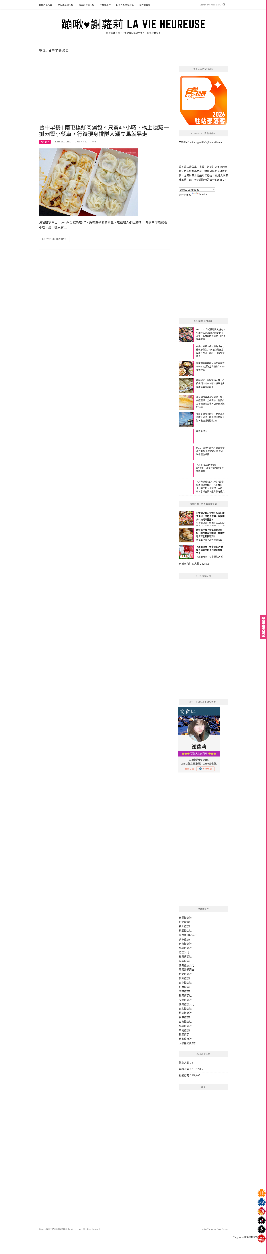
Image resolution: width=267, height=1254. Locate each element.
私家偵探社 (185, 956)
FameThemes (222, 1229)
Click (263, 627)
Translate (203, 194)
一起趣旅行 (105, 5)
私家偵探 (184, 1034)
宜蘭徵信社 (185, 1030)
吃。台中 (45, 142)
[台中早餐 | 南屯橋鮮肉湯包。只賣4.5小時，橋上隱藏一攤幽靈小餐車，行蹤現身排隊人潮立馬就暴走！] (88, 182)
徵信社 (188, 917)
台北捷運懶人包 (65, 5)
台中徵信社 (185, 939)
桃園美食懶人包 (86, 5)
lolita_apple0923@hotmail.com (205, 142)
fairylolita (63, 142)
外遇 (186, 969)
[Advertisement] (104, 95)
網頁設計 (192, 1043)
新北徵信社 (185, 926)
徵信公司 (184, 952)
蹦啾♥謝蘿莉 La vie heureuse (133, 24)
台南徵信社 (185, 943)
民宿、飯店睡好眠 (125, 5)
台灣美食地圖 (45, 5)
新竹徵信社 (190, 935)
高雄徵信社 (185, 948)
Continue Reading (54, 239)
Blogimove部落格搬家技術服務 (249, 1237)
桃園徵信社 (185, 930)
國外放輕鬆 (145, 5)
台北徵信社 (185, 922)
